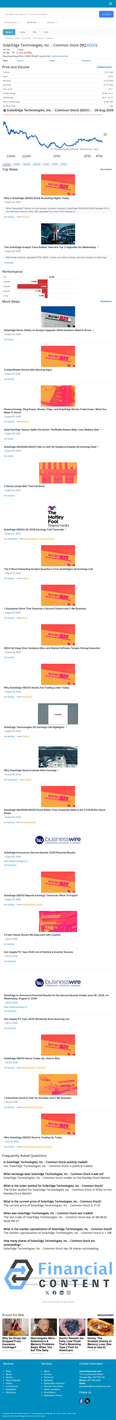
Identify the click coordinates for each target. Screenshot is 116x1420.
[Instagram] (69, 1293)
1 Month (26, 164)
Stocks (22, 32)
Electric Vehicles (28, 1107)
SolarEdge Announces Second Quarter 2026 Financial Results (39, 852)
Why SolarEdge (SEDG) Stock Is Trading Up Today (33, 1137)
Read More (106, 301)
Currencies (26, 38)
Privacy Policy (66, 1284)
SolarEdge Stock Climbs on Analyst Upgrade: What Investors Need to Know (49, 330)
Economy (26, 217)
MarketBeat (10, 736)
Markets (9, 32)
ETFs (34, 32)
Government (48, 1147)
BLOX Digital (41, 1416)
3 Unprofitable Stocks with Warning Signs (28, 369)
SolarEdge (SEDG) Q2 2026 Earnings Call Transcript (35, 529)
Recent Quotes (11, 22)
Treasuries (50, 38)
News (17, 38)
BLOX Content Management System (21, 1416)
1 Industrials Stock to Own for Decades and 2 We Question (37, 1097)
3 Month (36, 164)
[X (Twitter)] (47, 1293)
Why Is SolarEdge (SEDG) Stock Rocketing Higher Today (36, 198)
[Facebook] (54, 1293)
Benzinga (10, 263)
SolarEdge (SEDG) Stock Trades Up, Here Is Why (32, 1058)
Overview (9, 38)
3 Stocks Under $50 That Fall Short (24, 486)
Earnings (42, 539)
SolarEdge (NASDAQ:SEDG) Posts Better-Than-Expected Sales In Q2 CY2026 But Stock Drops (54, 811)
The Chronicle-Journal (20, 1413)
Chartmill (10, 439)
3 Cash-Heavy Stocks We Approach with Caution (32, 934)
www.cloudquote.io (79, 1278)
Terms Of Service (85, 1284)
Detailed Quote (104, 67)
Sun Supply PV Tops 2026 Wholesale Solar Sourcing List (36, 1018)
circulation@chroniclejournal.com (95, 1386)
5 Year (63, 164)
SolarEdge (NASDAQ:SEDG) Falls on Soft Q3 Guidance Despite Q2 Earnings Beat (51, 446)
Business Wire (11, 865)
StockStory (10, 217)
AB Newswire (11, 961)
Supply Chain (27, 697)
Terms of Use (61, 1413)
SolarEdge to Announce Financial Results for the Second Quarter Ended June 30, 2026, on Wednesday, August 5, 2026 (56, 997)
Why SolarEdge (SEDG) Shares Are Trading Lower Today (36, 687)
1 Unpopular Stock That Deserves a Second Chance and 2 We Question (45, 608)
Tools (46, 32)
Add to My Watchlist (59, 56)
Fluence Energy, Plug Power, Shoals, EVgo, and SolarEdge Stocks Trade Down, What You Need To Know (55, 411)
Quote (20, 60)
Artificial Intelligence (32, 539)
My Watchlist (32, 22)
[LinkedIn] (61, 1293)
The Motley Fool (12, 539)
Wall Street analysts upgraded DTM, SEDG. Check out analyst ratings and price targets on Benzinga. (57, 257)
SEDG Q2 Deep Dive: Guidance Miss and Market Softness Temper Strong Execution (52, 648)
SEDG (91, 45)
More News (105, 169)
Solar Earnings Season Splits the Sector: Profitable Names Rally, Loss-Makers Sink (53, 429)
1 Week (16, 164)
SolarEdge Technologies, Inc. (18, 861)
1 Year (46, 164)
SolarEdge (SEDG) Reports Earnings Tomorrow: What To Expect (41, 895)
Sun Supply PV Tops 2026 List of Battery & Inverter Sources (38, 951)
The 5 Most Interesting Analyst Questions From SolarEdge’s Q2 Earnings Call (48, 569)
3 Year (54, 164)
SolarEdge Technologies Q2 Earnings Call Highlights (35, 727)
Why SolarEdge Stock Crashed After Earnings (31, 770)
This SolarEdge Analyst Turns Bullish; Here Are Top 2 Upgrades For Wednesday (51, 247)
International (38, 38)
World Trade (50, 539)
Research (86, 60)
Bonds (25, 618)
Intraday (7, 164)
